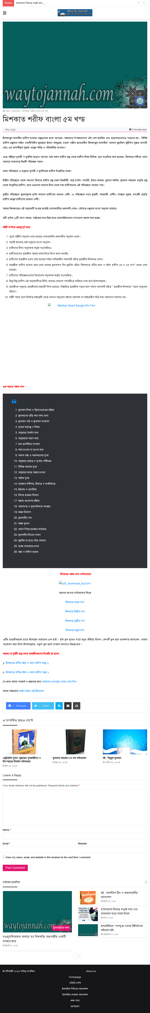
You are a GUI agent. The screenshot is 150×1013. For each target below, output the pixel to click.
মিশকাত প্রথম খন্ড (75, 602)
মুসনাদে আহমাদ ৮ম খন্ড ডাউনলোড (69, 758)
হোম (7, 111)
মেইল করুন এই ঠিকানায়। (32, 691)
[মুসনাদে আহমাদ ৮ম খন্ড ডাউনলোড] (75, 741)
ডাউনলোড (15, 111)
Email (6, 843)
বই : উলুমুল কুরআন (112, 758)
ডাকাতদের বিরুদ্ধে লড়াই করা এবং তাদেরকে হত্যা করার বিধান (44, 3)
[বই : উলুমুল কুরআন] (125, 741)
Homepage (75, 977)
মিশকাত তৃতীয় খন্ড (75, 620)
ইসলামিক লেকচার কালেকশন (75, 994)
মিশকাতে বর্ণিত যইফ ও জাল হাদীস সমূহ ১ (27, 663)
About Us (91, 971)
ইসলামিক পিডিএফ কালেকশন (75, 988)
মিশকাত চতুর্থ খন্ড (75, 630)
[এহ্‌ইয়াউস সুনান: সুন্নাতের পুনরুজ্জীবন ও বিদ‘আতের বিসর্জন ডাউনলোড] (25, 741)
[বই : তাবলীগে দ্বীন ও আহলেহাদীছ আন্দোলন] (88, 898)
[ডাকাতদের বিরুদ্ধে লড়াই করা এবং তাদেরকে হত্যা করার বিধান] (88, 914)
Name (7, 829)
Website (82, 843)
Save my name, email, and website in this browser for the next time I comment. (48, 857)
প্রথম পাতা (75, 1000)
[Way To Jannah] (75, 12)
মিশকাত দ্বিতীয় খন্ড (75, 611)
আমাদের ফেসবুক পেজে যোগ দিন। (59, 681)
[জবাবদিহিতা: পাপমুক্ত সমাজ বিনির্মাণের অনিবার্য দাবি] (88, 930)
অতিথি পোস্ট (75, 983)
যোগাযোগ (75, 1006)
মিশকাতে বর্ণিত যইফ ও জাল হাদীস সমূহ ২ (27, 672)
